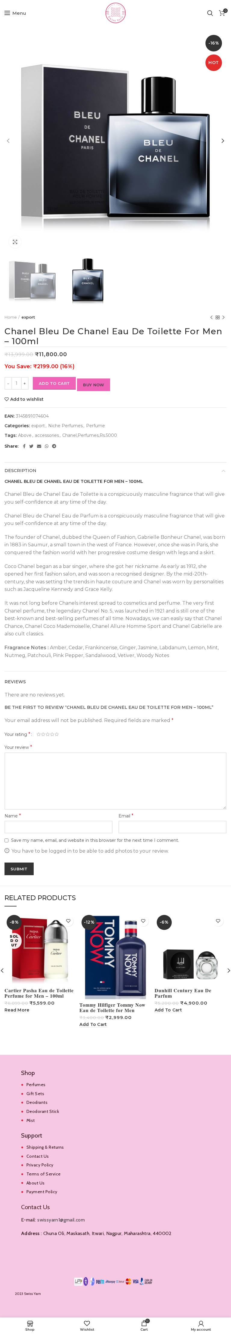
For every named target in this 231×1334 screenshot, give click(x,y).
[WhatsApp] (46, 446)
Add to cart (54, 383)
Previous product (211, 317)
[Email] (39, 446)
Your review (18, 747)
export (28, 317)
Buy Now (93, 384)
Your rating (17, 734)
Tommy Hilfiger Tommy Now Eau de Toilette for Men (112, 1007)
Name (13, 816)
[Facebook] (24, 446)
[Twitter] (31, 446)
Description (20, 470)
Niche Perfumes (65, 425)
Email (126, 816)
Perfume (95, 425)
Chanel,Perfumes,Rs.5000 (89, 435)
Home (11, 317)
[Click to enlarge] (15, 242)
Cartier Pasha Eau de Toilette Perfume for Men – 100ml (39, 993)
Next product (223, 317)
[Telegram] (54, 446)
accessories (47, 435)
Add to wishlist (27, 399)
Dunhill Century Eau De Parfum (183, 993)
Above (25, 435)
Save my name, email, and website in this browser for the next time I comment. (95, 840)
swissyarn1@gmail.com (61, 1220)
